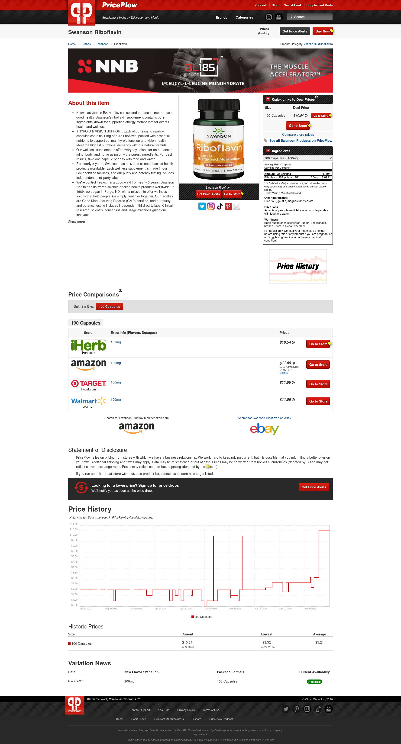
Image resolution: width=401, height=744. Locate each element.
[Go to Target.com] (88, 383)
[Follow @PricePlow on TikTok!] (318, 709)
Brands (221, 17)
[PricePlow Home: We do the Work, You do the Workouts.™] (82, 13)
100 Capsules (109, 306)
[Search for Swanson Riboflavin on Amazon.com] (136, 427)
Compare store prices (298, 134)
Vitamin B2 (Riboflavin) (318, 44)
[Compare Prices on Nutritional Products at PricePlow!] (75, 704)
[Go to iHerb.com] (88, 345)
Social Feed (292, 5)
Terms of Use (211, 710)
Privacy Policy (186, 710)
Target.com (88, 389)
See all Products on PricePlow (300, 140)
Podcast (260, 5)
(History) (264, 33)
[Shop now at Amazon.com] (88, 365)
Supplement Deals (320, 5)
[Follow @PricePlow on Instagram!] (269, 17)
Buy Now (323, 31)
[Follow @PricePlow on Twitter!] (286, 709)
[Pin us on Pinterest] (296, 709)
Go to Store (321, 115)
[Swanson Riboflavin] (219, 139)
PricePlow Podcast (221, 719)
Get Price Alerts (295, 31)
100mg (116, 342)
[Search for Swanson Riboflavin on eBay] (264, 428)
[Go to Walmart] (88, 401)
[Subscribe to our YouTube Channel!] (279, 17)
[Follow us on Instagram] (307, 709)
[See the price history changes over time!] (298, 266)
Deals (119, 719)
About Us (163, 710)
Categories (244, 17)
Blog (275, 5)
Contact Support (139, 710)
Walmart (88, 407)
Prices (264, 29)
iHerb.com (88, 352)
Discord (196, 719)
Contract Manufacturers (169, 719)
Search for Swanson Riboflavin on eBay (264, 417)
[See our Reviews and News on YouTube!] (328, 709)
